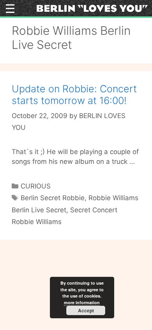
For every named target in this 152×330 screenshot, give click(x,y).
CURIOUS (36, 186)
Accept (86, 310)
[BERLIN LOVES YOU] (92, 8)
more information (82, 302)
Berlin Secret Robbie (53, 198)
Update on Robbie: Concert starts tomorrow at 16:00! (74, 94)
